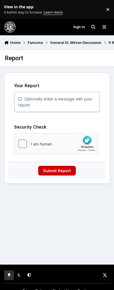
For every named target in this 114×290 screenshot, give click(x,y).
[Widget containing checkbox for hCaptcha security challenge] (56, 143)
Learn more (10, 9)
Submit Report (57, 170)
